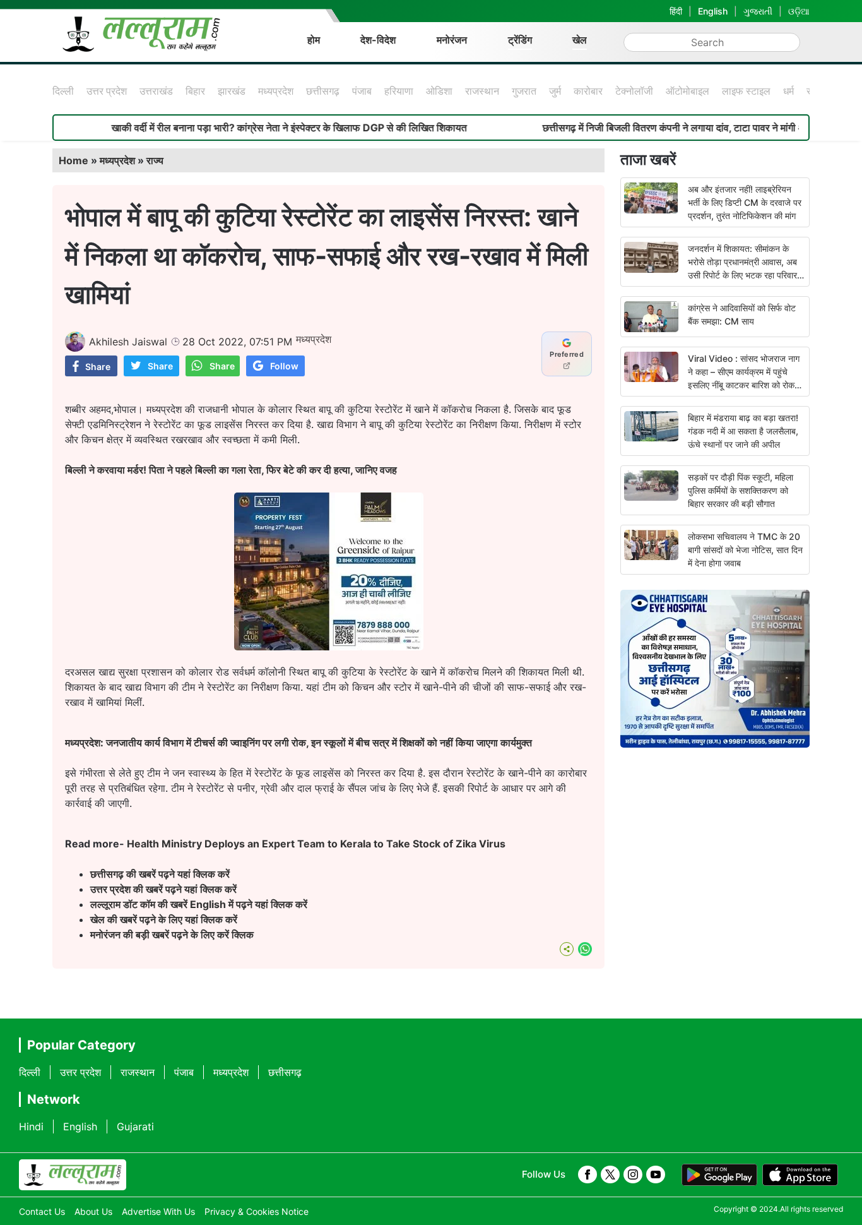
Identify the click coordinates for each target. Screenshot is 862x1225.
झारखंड (231, 91)
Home (73, 160)
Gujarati (135, 1126)
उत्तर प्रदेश (106, 91)
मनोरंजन (452, 39)
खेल (579, 39)
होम (313, 39)
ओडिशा (439, 91)
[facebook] (587, 1174)
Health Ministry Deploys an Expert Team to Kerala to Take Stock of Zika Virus (316, 843)
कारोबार (588, 91)
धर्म (788, 91)
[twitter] (610, 1174)
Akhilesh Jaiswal (128, 341)
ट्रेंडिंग (520, 39)
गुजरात (524, 91)
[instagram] (633, 1174)
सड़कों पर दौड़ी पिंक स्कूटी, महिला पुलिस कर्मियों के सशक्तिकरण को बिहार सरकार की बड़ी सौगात (740, 490)
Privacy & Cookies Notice (256, 1211)
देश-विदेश (378, 39)
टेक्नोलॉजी (634, 91)
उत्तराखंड (156, 91)
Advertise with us (158, 1211)
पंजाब (362, 91)
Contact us (42, 1211)
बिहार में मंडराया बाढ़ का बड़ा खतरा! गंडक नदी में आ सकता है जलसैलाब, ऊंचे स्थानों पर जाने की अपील (743, 431)
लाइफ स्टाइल (746, 91)
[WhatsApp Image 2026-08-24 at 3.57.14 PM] (328, 646)
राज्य (154, 160)
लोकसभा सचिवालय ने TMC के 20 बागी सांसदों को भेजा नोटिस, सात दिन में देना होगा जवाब (745, 549)
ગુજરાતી (757, 11)
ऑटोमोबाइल (687, 91)
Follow (284, 366)
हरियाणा (398, 91)
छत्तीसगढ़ (322, 91)
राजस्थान (482, 91)
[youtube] (656, 1174)
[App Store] (800, 1175)
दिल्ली (63, 91)
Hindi (31, 1126)
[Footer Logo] (72, 1175)
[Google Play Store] (719, 1175)
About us (93, 1211)
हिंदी (676, 11)
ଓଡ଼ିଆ (799, 11)
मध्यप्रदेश (275, 91)
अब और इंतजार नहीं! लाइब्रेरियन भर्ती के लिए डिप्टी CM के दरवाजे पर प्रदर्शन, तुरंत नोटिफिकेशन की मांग (744, 202)
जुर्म (555, 91)
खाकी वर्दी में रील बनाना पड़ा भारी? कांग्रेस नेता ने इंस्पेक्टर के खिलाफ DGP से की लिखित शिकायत (256, 127)
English (713, 11)
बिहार (195, 91)
